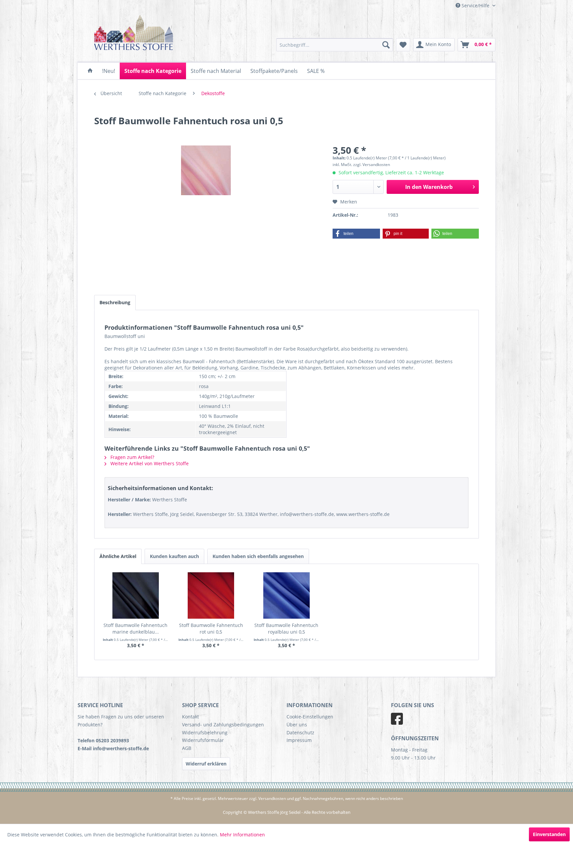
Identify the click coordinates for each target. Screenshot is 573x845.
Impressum (299, 740)
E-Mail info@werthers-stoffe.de (113, 748)
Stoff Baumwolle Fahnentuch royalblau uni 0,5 (286, 628)
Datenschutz (300, 732)
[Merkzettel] (403, 44)
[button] (356, 234)
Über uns (296, 724)
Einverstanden (549, 834)
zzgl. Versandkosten (371, 164)
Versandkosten (272, 798)
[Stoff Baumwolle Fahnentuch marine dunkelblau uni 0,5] (135, 595)
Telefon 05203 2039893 (103, 740)
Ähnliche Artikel (117, 556)
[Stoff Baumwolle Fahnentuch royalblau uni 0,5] (286, 595)
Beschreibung (114, 302)
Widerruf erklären (206, 763)
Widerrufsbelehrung (204, 732)
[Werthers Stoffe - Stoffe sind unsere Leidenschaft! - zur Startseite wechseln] (133, 34)
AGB (186, 748)
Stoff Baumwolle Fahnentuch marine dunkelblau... (135, 628)
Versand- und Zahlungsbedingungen (223, 724)
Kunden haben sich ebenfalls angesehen (258, 556)
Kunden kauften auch (174, 556)
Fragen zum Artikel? (131, 457)
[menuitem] (334, 44)
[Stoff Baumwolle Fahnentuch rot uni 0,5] (211, 595)
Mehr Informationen (242, 834)
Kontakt (190, 716)
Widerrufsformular (203, 740)
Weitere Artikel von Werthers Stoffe (149, 463)
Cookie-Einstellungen (309, 716)
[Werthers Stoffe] (90, 71)
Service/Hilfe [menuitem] (475, 5)
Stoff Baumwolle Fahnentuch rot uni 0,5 (211, 628)
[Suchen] (386, 44)
